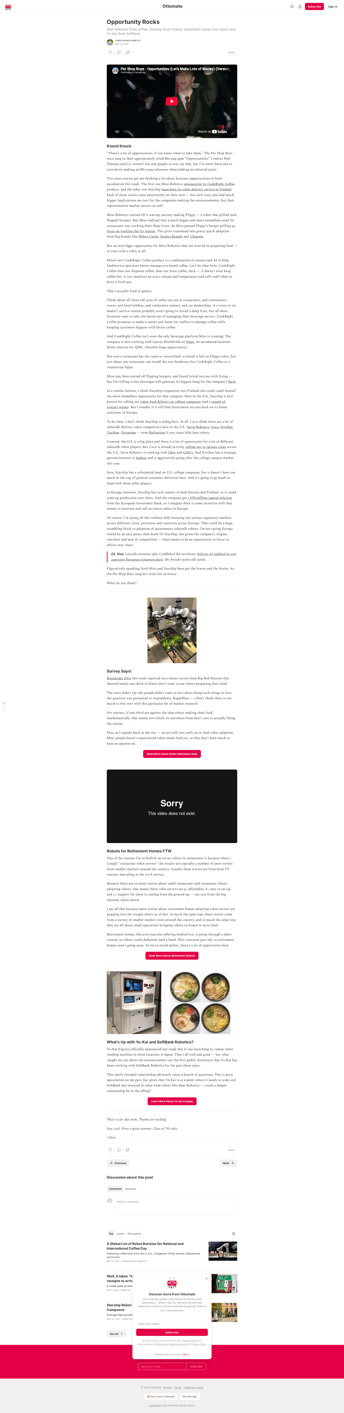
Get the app (189, 1396)
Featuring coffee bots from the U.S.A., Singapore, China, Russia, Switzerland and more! (153, 1255)
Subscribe (314, 6)
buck (232, 381)
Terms (177, 1387)
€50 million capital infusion (211, 498)
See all (114, 1334)
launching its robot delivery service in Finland (196, 189)
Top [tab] (111, 1233)
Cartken (113, 432)
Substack (154, 1405)
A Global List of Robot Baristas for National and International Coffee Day (145, 1246)
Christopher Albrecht (128, 40)
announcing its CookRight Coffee (209, 184)
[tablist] (122, 1188)
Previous (120, 1163)
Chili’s (188, 452)
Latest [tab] (120, 1233)
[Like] (110, 52)
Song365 (125, 1290)
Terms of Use (189, 1340)
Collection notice (193, 1387)
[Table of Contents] (3, 706)
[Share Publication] (300, 6)
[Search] (292, 6)
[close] (206, 1278)
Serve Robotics (198, 427)
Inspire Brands (171, 236)
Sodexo (141, 458)
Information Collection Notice (171, 1344)
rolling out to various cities (205, 447)
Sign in (333, 6)
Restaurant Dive (119, 678)
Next (226, 1163)
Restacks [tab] (130, 1188)
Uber (172, 452)
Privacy (167, 1387)
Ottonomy (128, 432)
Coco (215, 427)
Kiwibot (227, 427)
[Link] (102, 146)
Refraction (157, 432)
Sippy (190, 342)
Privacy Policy (199, 1344)
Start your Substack (162, 1396)
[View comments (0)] (119, 52)
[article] (172, 1255)
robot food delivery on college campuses (170, 401)
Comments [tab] (115, 1188)
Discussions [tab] (134, 1233)
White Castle (148, 236)
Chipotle (196, 236)
